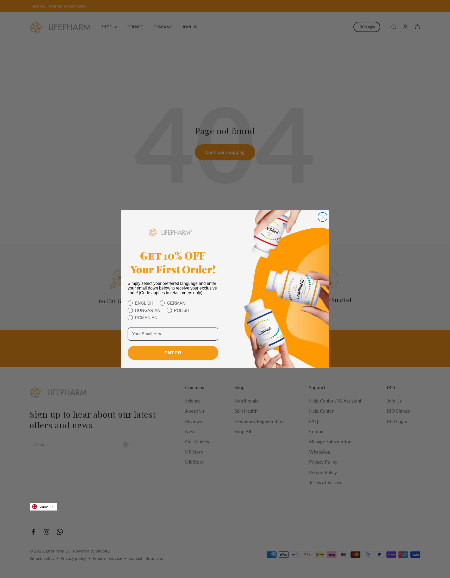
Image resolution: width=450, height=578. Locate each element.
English (44, 506)
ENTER (173, 352)
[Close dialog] (322, 217)
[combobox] (43, 507)
